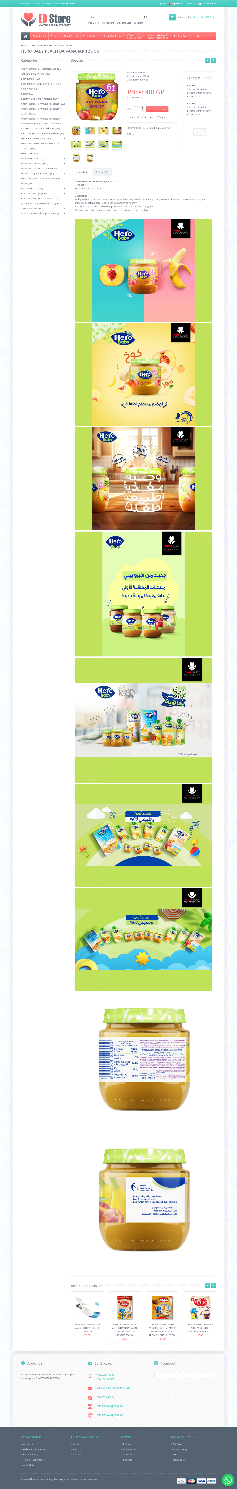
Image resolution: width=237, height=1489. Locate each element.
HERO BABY (141, 72)
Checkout (138, 22)
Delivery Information (34, 1449)
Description (81, 172)
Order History (180, 1449)
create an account (64, 3)
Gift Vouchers (130, 1449)
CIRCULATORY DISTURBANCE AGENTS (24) (42, 133)
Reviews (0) (101, 172)
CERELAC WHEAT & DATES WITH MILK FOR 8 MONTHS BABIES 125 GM (200, 1328)
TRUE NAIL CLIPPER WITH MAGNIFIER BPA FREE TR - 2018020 (87, 1328)
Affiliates (127, 1454)
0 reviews (148, 127)
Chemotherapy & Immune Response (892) (43, 103)
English (175, 3)
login (48, 3)
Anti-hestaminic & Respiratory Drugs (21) (42, 68)
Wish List (177, 1454)
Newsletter (179, 1459)
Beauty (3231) (28, 93)
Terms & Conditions (33, 1459)
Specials (127, 1459)
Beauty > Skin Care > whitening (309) (40, 98)
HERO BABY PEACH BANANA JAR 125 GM (52, 45)
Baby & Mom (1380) (31, 78)
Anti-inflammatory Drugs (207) (36, 73)
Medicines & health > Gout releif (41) (40, 168)
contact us (28, 1464)
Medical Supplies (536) (32, 158)
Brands (127, 1444)
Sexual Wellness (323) (32, 208)
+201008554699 (106, 1378)
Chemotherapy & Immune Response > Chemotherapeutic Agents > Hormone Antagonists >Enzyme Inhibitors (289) (41, 123)
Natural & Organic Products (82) (37, 173)
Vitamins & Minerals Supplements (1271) (42, 213)
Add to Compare (158, 117)
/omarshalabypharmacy (110, 1405)
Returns (77, 1449)
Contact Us (78, 1444)
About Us (28, 1444)
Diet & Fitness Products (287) (36, 138)
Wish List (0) (93, 22)
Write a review (163, 127)
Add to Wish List (137, 117)
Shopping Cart (124, 22)
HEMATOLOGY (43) (30, 153)
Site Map (77, 1454)
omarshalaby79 (105, 1396)
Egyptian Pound (205, 3)
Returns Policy (30, 1454)
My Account (108, 22)
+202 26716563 (105, 1374)
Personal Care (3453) (32, 188)
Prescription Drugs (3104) (34, 193)
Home (24, 45)
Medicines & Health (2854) (34, 163)
